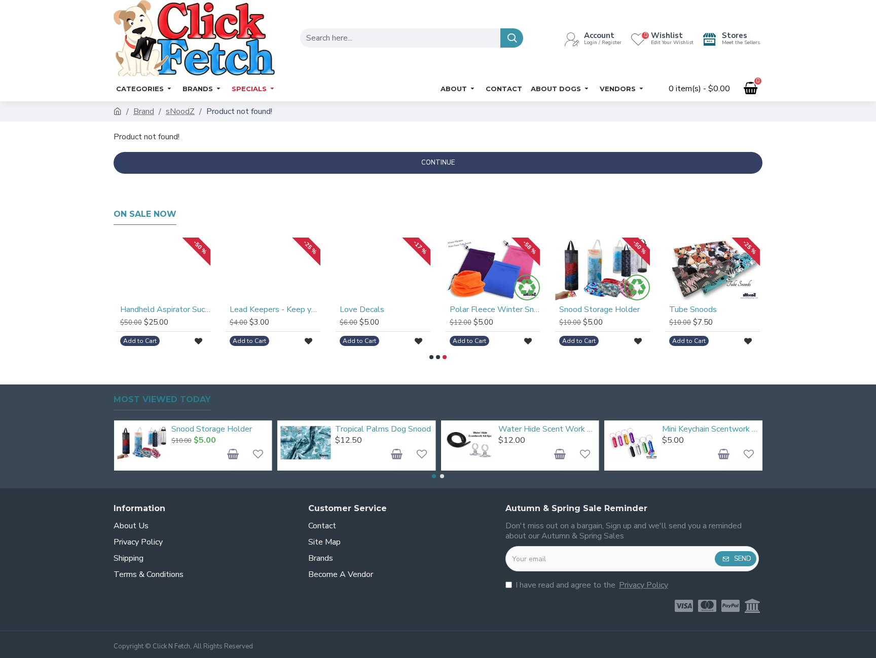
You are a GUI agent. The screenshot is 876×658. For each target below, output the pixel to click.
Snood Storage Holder (599, 309)
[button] (431, 357)
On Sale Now (145, 214)
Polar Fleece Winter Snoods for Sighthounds (495, 309)
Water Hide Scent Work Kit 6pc (546, 429)
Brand (143, 111)
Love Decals (362, 309)
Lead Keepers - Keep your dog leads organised (275, 309)
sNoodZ (180, 111)
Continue (438, 162)
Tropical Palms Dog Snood (383, 429)
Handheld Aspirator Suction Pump (165, 309)
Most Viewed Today (162, 399)
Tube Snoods (693, 309)
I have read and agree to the (592, 585)
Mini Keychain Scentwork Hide (710, 429)
